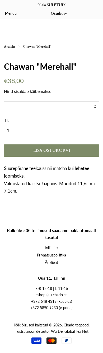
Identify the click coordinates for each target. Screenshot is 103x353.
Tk (6, 120)
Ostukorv (59, 13)
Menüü (11, 13)
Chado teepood (76, 325)
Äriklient (51, 262)
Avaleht (9, 46)
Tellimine (51, 247)
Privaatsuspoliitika (51, 255)
